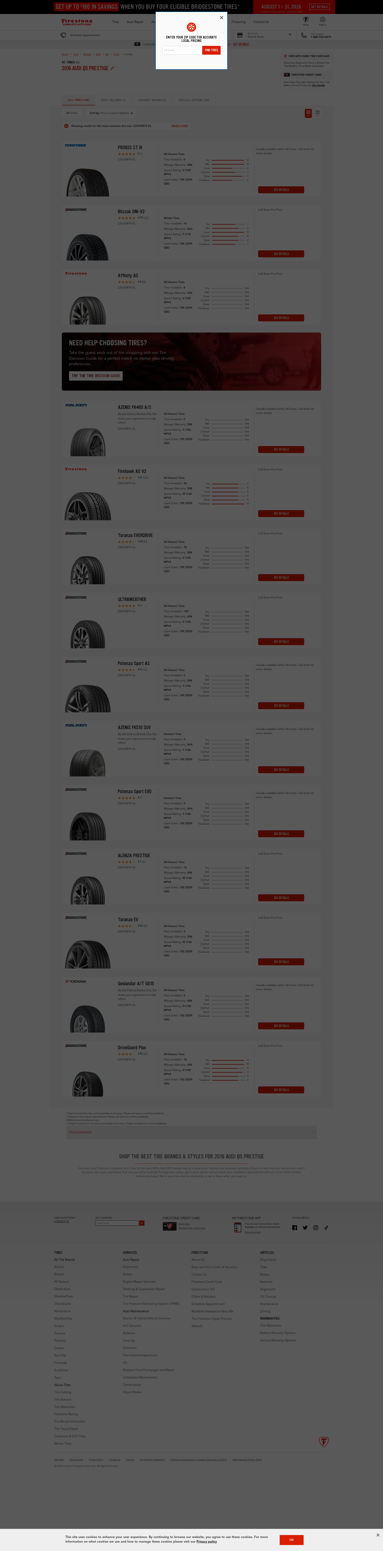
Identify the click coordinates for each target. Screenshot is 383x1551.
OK (291, 1540)
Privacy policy (206, 1541)
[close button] (378, 1535)
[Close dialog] (221, 17)
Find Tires (211, 50)
